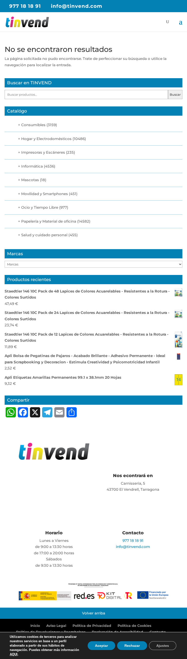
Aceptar (101, 646)
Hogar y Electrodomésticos (46, 138)
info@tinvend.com (133, 546)
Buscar (175, 94)
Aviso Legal (56, 625)
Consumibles (33, 124)
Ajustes (162, 646)
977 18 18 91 (25, 6)
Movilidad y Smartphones (44, 193)
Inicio (35, 625)
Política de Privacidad (92, 625)
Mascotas (30, 180)
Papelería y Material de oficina (48, 221)
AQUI (14, 654)
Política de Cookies (134, 625)
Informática (32, 166)
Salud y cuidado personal (44, 235)
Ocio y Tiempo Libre (39, 207)
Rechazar (132, 646)
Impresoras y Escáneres (43, 152)
